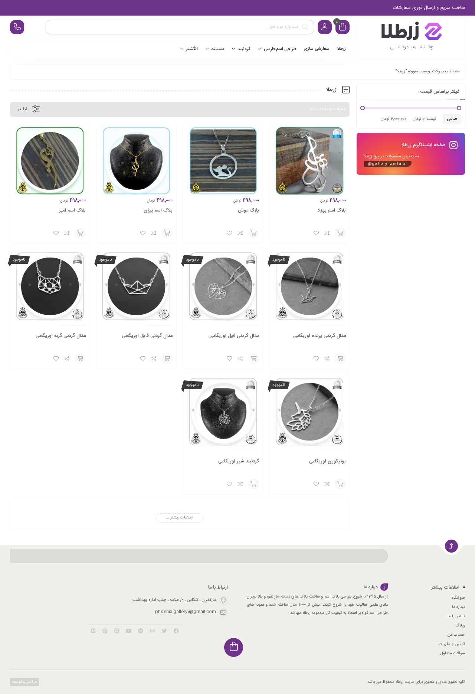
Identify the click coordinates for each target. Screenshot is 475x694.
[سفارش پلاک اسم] (410, 37)
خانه (456, 71)
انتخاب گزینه (340, 358)
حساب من (456, 635)
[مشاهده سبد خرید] (342, 28)
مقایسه (327, 233)
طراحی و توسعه (24, 682)
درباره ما (458, 607)
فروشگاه (458, 598)
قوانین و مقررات (452, 644)
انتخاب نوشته (340, 233)
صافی (452, 118)
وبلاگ (460, 625)
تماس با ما (456, 616)
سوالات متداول (452, 653)
